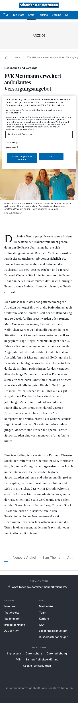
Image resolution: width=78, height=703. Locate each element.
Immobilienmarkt (14, 624)
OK (51, 156)
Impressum (14, 653)
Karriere (44, 618)
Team (42, 612)
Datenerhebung (57, 653)
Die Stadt (18, 14)
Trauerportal (12, 612)
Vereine (56, 14)
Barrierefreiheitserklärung (42, 659)
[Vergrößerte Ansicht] (39, 175)
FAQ (41, 624)
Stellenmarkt (12, 618)
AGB (18, 659)
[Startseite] (6, 57)
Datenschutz (34, 653)
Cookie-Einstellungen (37, 665)
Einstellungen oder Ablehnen (22, 158)
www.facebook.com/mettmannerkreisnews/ (39, 586)
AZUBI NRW (11, 630)
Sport (68, 14)
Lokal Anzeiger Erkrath (53, 630)
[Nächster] (71, 558)
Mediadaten (46, 606)
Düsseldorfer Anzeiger (53, 636)
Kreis (31, 14)
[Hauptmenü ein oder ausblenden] (6, 15)
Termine (43, 14)
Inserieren (10, 606)
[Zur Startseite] (39, 5)
